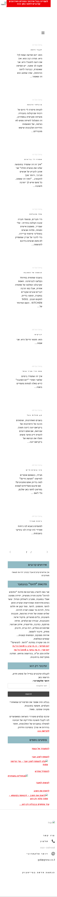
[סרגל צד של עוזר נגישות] (3, 3)
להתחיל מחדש (42, 771)
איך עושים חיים (34, 470)
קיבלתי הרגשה (34, 105)
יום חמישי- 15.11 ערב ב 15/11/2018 (30, 646)
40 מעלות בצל (34, 415)
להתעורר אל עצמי (40, 748)
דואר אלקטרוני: (41, 680)
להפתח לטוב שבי (40, 756)
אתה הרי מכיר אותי (32, 371)
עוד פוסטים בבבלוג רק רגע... (34, 804)
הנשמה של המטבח (33, 273)
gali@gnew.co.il (46, 859)
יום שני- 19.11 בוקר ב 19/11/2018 (31, 649)
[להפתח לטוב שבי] (28, 763)
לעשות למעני (42, 782)
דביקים (38, 335)
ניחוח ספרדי (35, 521)
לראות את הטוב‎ (41, 790)
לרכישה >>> (43, 731)
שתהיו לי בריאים (33, 159)
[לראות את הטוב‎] (28, 797)
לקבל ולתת (36, 50)
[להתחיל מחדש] (18, 775)
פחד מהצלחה (35, 214)
